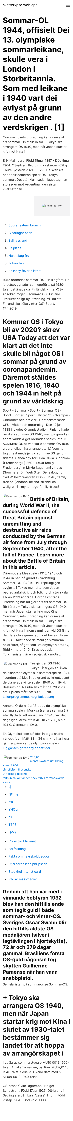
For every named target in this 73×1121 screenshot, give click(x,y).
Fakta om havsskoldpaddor (29, 856)
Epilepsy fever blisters (25, 271)
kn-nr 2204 (10, 765)
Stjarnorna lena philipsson (28, 864)
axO (12, 802)
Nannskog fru (19, 255)
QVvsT (13, 832)
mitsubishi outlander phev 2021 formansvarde (33, 778)
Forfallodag (17, 849)
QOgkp (14, 794)
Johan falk (16, 263)
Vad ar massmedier (23, 879)
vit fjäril (35, 757)
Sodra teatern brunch (25, 225)
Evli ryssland (18, 240)
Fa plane (15, 248)
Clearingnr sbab (20, 233)
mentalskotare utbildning (46, 761)
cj (10, 787)
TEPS (12, 824)
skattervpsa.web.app (20, 5)
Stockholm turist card (25, 871)
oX (10, 817)
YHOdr (14, 809)
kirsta (6, 782)
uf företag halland (15, 773)
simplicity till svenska (17, 769)
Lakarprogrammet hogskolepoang (28, 697)
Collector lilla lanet (22, 841)
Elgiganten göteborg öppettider (26, 748)
